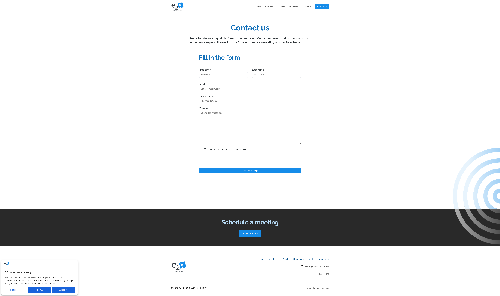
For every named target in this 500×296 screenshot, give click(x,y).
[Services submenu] (274, 6)
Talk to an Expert (250, 233)
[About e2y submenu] (299, 6)
